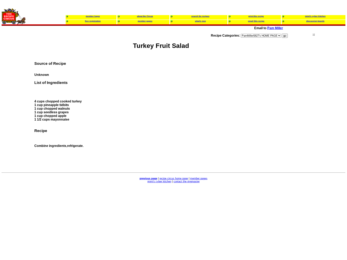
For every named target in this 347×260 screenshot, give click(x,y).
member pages (198, 178)
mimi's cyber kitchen (159, 181)
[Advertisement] (329, 110)
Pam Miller (275, 28)
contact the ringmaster (187, 181)
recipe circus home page (173, 178)
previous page (148, 178)
